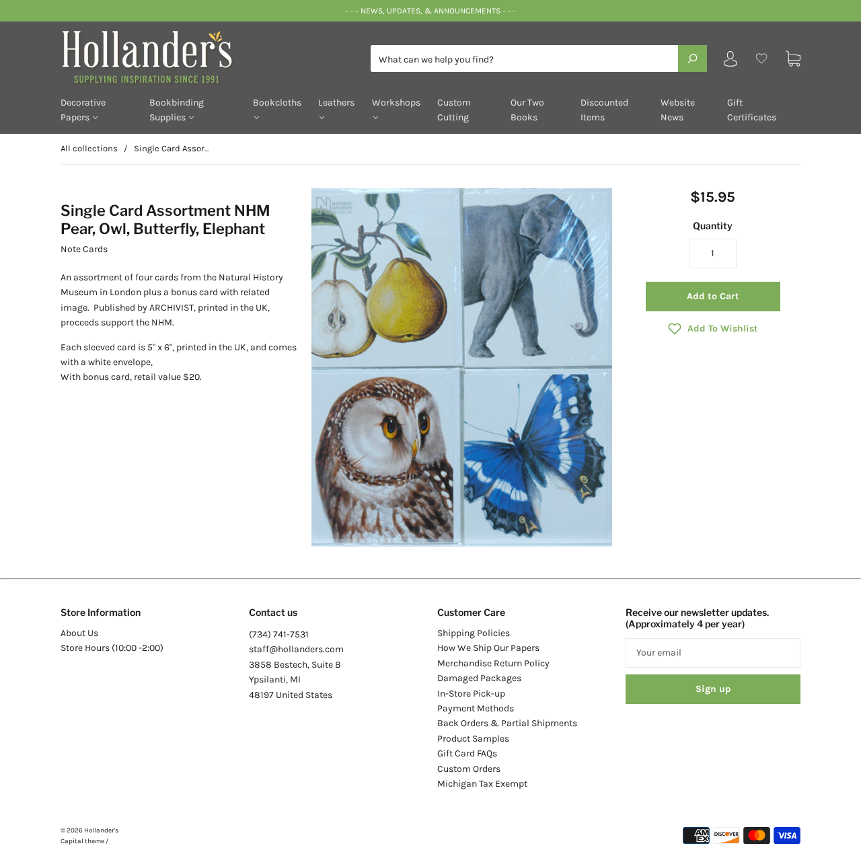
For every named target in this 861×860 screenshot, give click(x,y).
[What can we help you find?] (539, 59)
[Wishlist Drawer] (761, 59)
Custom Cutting (454, 110)
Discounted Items (604, 110)
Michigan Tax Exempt (482, 783)
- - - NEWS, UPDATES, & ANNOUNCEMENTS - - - (430, 10)
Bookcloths (277, 102)
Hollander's (101, 830)
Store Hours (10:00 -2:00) (112, 648)
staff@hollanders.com (296, 649)
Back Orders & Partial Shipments (507, 723)
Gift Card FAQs (467, 753)
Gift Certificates (751, 110)
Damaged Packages (479, 678)
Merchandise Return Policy (493, 663)
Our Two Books (527, 110)
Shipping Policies (473, 633)
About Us (79, 633)
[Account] (730, 61)
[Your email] (713, 653)
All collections (89, 148)
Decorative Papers (83, 110)
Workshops (396, 102)
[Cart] (793, 59)
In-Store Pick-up (471, 693)
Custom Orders (468, 769)
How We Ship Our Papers (488, 648)
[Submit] (692, 58)
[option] (461, 367)
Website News (678, 110)
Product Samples (473, 738)
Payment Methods (475, 708)
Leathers (336, 102)
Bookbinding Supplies (176, 110)
